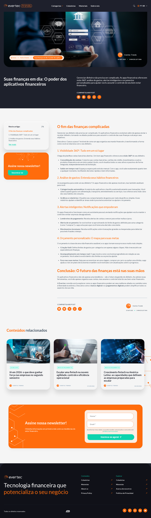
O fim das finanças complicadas (21, 131)
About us (84, 489)
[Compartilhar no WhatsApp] (94, 97)
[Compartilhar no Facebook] (84, 97)
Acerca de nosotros (124, 489)
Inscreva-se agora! (110, 437)
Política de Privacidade (111, 431)
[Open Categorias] (62, 5)
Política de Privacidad (124, 493)
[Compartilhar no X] (89, 97)
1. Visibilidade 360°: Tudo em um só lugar (24, 135)
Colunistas (85, 480)
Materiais (85, 484)
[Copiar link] (99, 97)
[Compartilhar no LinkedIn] (78, 97)
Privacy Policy (86, 493)
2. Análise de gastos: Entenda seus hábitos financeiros (24, 139)
